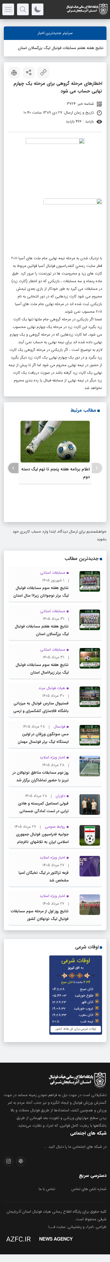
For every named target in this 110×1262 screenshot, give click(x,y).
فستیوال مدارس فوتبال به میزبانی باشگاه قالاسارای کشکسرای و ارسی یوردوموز (41, 711)
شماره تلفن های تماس (88, 1189)
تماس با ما (47, 1189)
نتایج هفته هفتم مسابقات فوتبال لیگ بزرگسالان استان (61, 48)
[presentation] (97, 468)
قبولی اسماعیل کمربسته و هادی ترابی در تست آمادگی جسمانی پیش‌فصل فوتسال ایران (43, 811)
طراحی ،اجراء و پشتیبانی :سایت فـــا (77, 1227)
